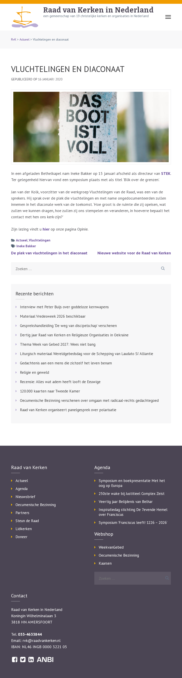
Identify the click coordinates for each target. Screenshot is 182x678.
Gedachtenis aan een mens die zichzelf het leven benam (66, 363)
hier (46, 229)
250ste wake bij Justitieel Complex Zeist (131, 493)
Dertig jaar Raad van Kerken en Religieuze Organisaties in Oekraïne (74, 335)
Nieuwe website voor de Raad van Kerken (134, 252)
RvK (13, 39)
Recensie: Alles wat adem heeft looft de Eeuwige (60, 381)
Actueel (25, 39)
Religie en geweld (34, 372)
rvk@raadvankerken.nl (42, 640)
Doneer (21, 536)
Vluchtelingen (39, 240)
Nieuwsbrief (25, 496)
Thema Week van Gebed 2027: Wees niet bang (57, 344)
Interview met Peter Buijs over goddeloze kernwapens (64, 306)
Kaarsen (105, 563)
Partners (22, 512)
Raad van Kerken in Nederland (98, 10)
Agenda (22, 488)
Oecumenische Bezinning (36, 504)
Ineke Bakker (26, 246)
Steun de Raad (27, 520)
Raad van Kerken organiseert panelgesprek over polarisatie (68, 409)
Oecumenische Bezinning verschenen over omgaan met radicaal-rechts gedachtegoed (89, 400)
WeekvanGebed (111, 547)
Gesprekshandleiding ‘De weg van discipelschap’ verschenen (68, 325)
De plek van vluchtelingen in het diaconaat (49, 252)
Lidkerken (24, 528)
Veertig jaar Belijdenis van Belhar (125, 501)
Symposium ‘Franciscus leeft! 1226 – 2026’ (133, 522)
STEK (165, 173)
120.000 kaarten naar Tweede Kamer (50, 391)
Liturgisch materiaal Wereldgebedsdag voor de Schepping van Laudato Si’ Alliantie (86, 353)
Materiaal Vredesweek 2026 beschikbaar (52, 316)
